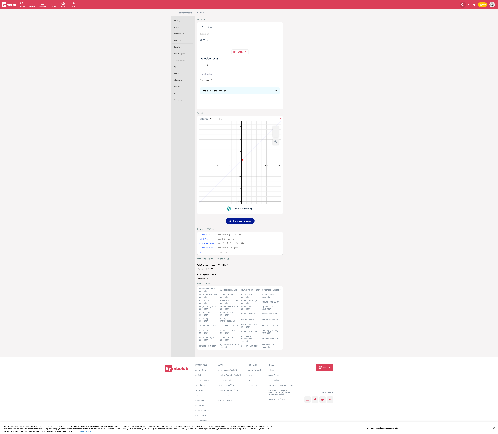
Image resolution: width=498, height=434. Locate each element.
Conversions (179, 100)
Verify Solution (201, 421)
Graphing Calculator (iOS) (228, 390)
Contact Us (252, 385)
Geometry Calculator (203, 415)
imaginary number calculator (207, 290)
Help (250, 380)
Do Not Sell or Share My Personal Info (282, 385)
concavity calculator (229, 326)
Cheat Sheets (200, 400)
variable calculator (270, 339)
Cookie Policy (273, 380)
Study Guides (200, 390)
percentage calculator (204, 319)
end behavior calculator (205, 331)
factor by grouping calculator (270, 331)
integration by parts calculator (207, 307)
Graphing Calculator (203, 410)
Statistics (177, 67)
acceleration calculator (204, 302)
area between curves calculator (229, 302)
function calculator (249, 346)
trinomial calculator (249, 332)
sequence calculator (271, 302)
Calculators (199, 405)
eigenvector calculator (246, 307)
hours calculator (248, 314)
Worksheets (200, 385)
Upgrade (482, 5)
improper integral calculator (206, 338)
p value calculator (270, 326)
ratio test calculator (228, 290)
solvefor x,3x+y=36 (206, 248)
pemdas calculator (207, 346)
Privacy (271, 370)
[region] (249, 428)
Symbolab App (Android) (227, 370)
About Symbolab (254, 370)
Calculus (177, 40)
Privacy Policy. (85, 431)
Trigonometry (179, 60)
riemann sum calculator (268, 296)
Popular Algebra (185, 13)
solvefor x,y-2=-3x (206, 235)
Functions (178, 47)
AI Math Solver (201, 370)
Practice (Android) (225, 380)
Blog (250, 375)
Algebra (177, 27)
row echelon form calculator (249, 325)
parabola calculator (270, 314)
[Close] (494, 428)
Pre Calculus (179, 34)
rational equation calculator (227, 296)
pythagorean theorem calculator (229, 346)
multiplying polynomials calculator (246, 338)
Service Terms (273, 375)
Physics (177, 73)
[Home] (176, 368)
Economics (178, 93)
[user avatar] (492, 4)
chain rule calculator (208, 326)
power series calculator (204, 313)
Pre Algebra (179, 20)
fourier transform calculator (227, 331)
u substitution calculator (268, 346)
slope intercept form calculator (229, 307)
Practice (198, 395)
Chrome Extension (225, 400)
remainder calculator (271, 290)
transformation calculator (226, 313)
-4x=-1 (201, 252)
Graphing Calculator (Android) (229, 375)
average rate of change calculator (228, 319)
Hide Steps (238, 52)
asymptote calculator (250, 290)
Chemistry (178, 80)
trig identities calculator (267, 307)
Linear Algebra (180, 53)
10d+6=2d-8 (204, 239)
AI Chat (198, 375)
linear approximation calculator (208, 296)
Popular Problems (202, 380)
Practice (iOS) (223, 395)
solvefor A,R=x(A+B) (207, 243)
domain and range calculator (249, 302)
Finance (177, 87)
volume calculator (270, 320)
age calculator (247, 320)
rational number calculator (227, 338)
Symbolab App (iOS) (226, 385)
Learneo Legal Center (276, 399)
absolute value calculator (247, 296)
